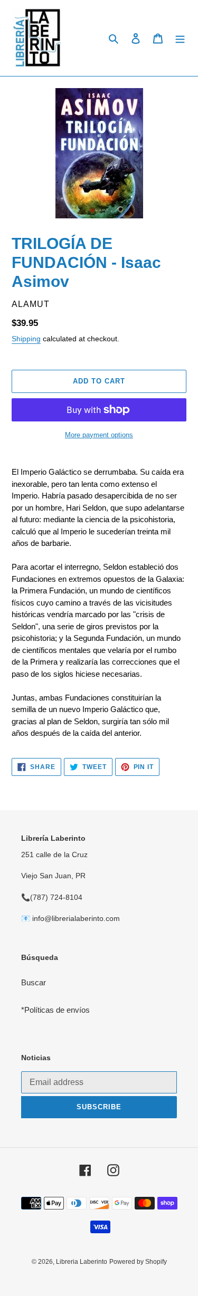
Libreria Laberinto (81, 1261)
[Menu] (180, 38)
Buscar (33, 982)
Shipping (26, 338)
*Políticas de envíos (55, 1009)
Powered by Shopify (138, 1261)
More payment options (99, 435)
